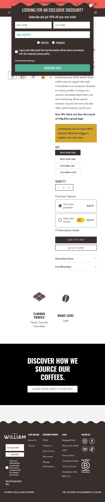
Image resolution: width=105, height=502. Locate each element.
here (83, 133)
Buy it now (76, 248)
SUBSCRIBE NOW (52, 68)
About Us (32, 440)
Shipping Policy (68, 440)
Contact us (47, 445)
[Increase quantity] (69, 187)
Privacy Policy (68, 455)
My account (48, 456)
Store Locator (49, 451)
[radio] (76, 205)
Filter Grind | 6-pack (68, 172)
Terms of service (69, 466)
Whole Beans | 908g (68, 159)
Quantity (60, 181)
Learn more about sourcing (52, 389)
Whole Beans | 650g (68, 152)
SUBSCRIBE (15, 454)
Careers (31, 445)
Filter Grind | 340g (67, 165)
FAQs (45, 440)
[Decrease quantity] (59, 187)
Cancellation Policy (70, 461)
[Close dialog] (90, 5)
